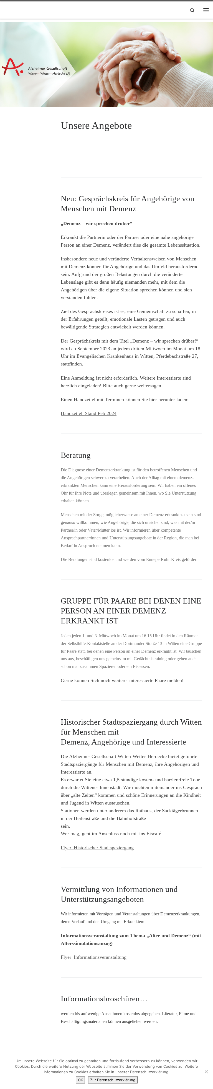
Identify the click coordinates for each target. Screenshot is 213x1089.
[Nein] (206, 1071)
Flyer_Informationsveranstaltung (93, 957)
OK (80, 1080)
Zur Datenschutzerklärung (112, 1080)
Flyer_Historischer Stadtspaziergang (97, 847)
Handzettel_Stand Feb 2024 (88, 413)
